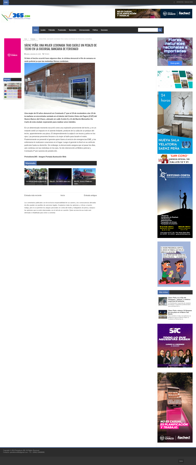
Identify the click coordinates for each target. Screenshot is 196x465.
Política (95, 30)
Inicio (36, 30)
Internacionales (84, 30)
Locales (43, 30)
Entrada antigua (90, 195)
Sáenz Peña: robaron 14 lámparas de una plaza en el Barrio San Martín (180, 312)
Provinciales (62, 30)
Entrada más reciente (33, 195)
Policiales (52, 30)
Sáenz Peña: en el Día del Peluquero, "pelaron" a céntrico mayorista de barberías (179, 299)
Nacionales (72, 30)
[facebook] (174, 2)
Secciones (104, 30)
